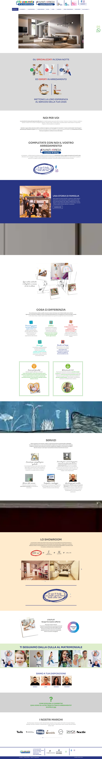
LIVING (53, 9)
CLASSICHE (59, 9)
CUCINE (47, 9)
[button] (20, 569)
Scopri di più (57, 207)
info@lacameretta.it (50, 752)
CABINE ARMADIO (40, 9)
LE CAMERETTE (22, 9)
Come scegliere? (85, 9)
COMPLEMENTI (78, 9)
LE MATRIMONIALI (31, 9)
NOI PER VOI (14, 9)
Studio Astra (80, 757)
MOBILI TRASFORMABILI (68, 9)
